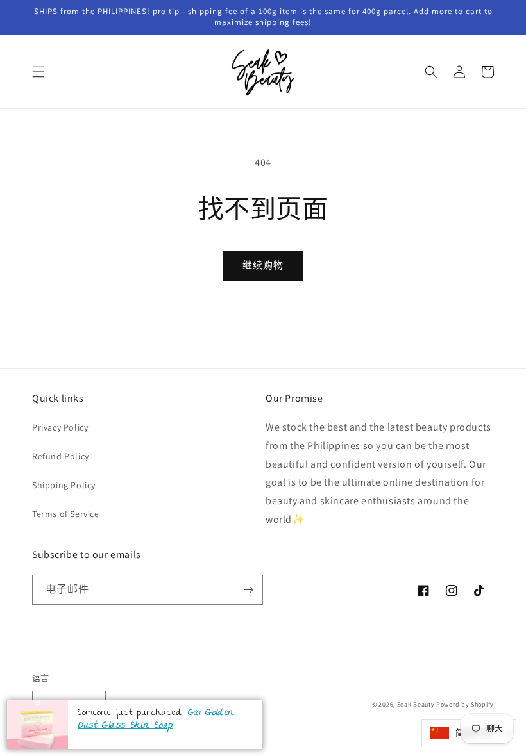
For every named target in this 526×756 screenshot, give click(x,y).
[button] (38, 72)
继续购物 (263, 265)
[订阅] (248, 590)
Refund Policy (60, 456)
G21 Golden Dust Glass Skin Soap (155, 720)
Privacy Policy (60, 427)
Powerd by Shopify (465, 704)
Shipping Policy (64, 485)
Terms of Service (65, 514)
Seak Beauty (416, 704)
